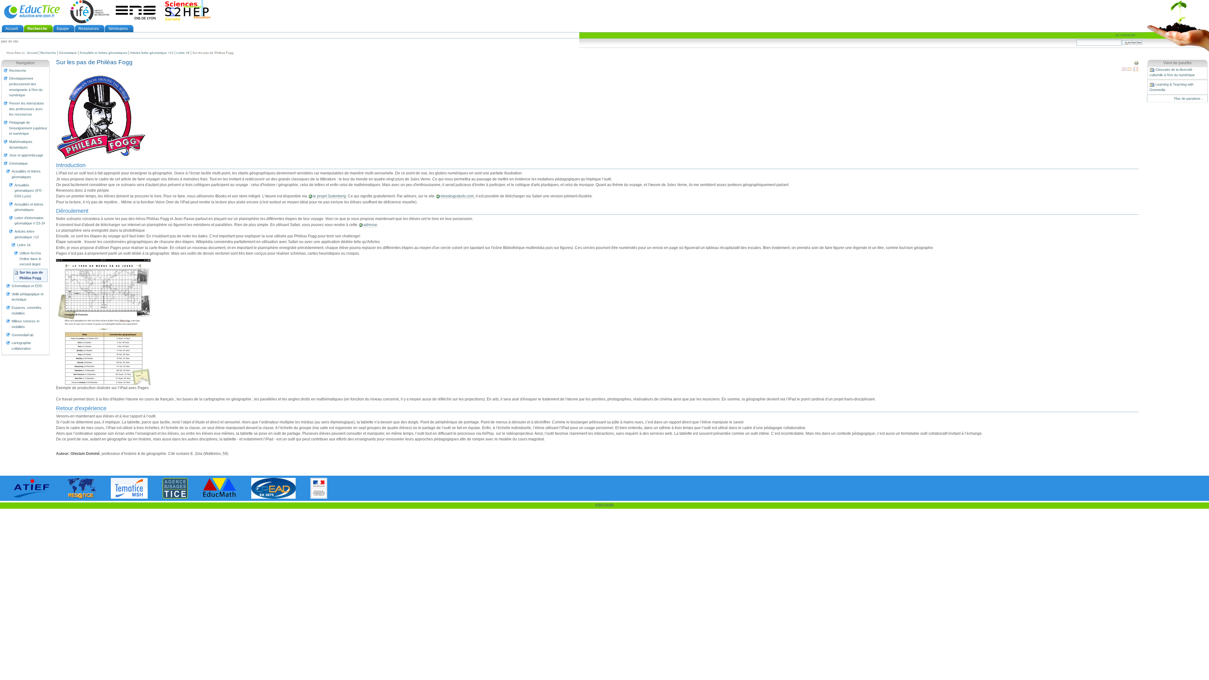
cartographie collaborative (21, 345)
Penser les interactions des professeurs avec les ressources (26, 108)
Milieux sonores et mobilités (25, 324)
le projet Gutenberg (329, 196)
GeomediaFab (22, 335)
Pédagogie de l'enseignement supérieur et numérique (28, 128)
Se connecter (1125, 35)
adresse (370, 225)
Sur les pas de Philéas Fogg (31, 275)
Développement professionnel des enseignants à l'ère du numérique (26, 86)
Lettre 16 (183, 52)
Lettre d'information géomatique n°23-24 (29, 220)
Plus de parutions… (1189, 98)
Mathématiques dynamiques (20, 144)
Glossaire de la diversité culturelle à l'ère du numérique (1172, 72)
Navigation (25, 63)
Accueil (11, 28)
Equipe (63, 28)
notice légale (604, 504)
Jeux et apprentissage (26, 155)
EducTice (31, 11)
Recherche (37, 28)
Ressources (88, 28)
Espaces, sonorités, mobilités (27, 310)
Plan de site (9, 41)
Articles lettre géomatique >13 (151, 52)
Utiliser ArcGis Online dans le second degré (30, 258)
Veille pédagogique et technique (27, 297)
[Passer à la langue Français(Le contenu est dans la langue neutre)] (1135, 69)
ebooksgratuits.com (457, 196)
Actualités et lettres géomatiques (103, 52)
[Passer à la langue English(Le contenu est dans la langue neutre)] (1124, 69)
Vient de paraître (1177, 63)
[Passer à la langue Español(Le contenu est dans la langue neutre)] (1129, 69)
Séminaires (118, 28)
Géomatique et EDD (27, 286)
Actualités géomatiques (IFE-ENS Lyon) (28, 190)
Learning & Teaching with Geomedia (1171, 87)
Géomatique (68, 52)
